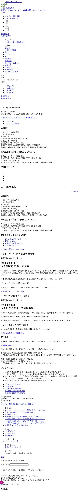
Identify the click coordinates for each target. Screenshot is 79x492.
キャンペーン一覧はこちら (15, 42)
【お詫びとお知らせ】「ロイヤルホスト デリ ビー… (25, 419)
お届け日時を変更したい (14, 243)
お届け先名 (5, 464)
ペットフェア (10, 54)
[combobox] (10, 80)
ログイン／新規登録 (12, 16)
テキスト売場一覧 (11, 18)
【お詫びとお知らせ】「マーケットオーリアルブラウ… (25, 423)
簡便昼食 (8, 61)
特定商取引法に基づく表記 (15, 391)
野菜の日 (8, 59)
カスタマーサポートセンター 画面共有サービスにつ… (25, 410)
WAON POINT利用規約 (13, 389)
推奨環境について (11, 414)
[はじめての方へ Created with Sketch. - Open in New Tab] (6, 22)
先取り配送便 (6, 36)
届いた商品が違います (13, 239)
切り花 (7, 48)
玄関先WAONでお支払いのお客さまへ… (20, 412)
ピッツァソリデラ (11, 71)
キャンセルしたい (11, 245)
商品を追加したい (11, 241)
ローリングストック (12, 63)
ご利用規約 (9, 386)
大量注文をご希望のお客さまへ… (17, 425)
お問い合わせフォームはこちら (12, 291)
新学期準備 (9, 69)
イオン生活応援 (10, 50)
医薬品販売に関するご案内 (15, 393)
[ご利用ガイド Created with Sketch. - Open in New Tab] (6, 26)
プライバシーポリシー (13, 384)
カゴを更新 (74, 191)
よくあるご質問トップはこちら (12, 249)
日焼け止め (9, 67)
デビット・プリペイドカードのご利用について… (23, 416)
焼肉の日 (8, 65)
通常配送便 (5, 34)
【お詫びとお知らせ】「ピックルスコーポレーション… (25, 421)
